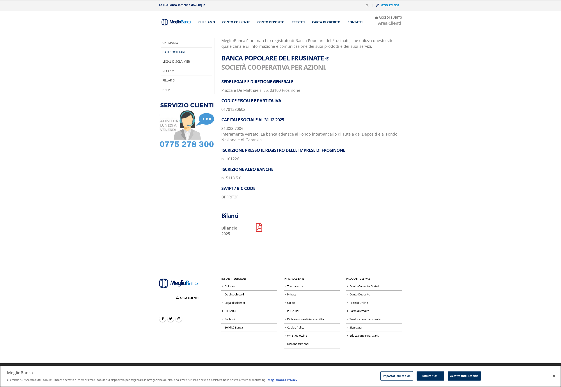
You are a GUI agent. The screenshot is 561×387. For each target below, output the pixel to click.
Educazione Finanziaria (364, 336)
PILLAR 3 (168, 80)
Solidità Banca (234, 327)
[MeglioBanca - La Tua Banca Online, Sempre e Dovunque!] (175, 22)
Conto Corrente (236, 22)
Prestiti (298, 22)
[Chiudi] (554, 376)
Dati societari (173, 52)
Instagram (179, 318)
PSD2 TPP (293, 311)
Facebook (162, 318)
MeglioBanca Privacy (282, 380)
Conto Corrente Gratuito (366, 286)
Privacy (291, 294)
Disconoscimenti (298, 344)
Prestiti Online (359, 303)
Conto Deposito (270, 22)
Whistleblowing (297, 336)
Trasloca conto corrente (365, 319)
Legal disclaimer (176, 61)
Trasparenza (295, 286)
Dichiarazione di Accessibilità (305, 319)
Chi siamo (206, 22)
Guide (291, 303)
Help (166, 90)
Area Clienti (388, 23)
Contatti (355, 22)
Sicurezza (356, 327)
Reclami (168, 71)
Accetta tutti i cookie (464, 376)
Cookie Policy (295, 327)
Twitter (170, 318)
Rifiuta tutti (430, 376)
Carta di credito (326, 22)
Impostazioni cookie (396, 376)
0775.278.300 (389, 5)
